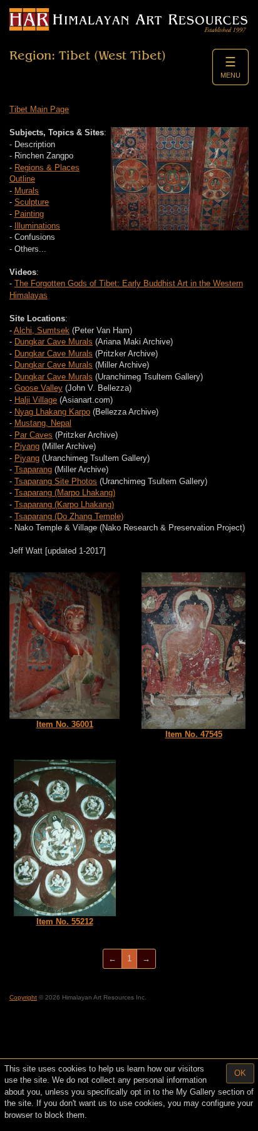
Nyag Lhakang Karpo (52, 411)
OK (240, 1073)
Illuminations (37, 225)
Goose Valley (38, 388)
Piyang (26, 446)
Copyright (23, 997)
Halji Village (35, 400)
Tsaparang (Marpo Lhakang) (64, 492)
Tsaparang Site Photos (55, 481)
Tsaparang (33, 469)
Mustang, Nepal (42, 423)
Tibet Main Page (39, 109)
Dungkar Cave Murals (53, 341)
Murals (26, 190)
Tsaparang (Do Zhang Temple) (68, 516)
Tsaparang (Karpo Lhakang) (64, 504)
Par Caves (33, 435)
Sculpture (31, 202)
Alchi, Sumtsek (42, 330)
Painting (29, 214)
